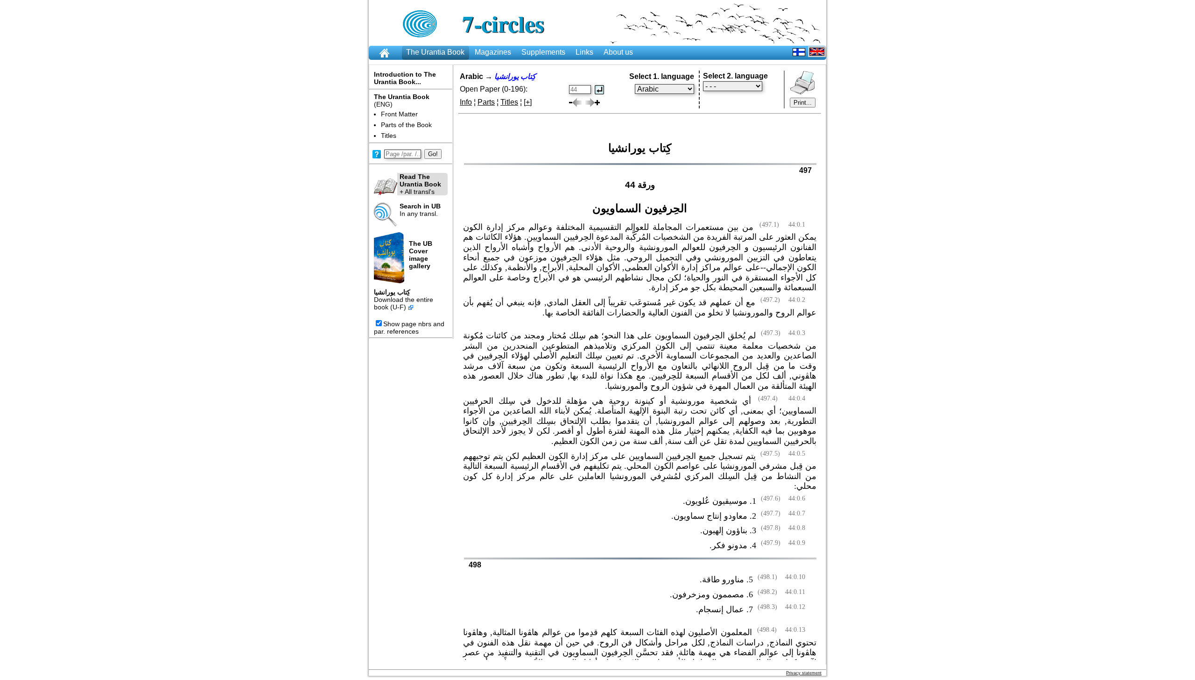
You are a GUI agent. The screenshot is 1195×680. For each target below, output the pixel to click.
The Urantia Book (435, 52)
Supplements (543, 52)
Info (466, 102)
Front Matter (399, 114)
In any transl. (420, 209)
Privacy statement (804, 673)
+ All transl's (420, 184)
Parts (486, 102)
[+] (528, 102)
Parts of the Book (406, 125)
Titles (388, 135)
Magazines (493, 52)
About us (618, 52)
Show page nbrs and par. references (409, 327)
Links (584, 52)
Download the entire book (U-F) (403, 303)
